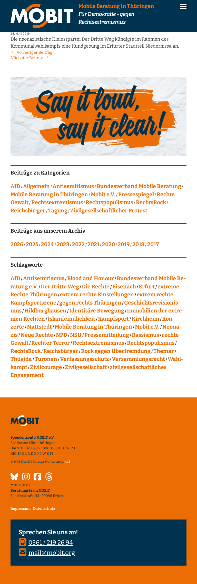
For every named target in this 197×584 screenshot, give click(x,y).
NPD (61, 335)
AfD (15, 186)
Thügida (21, 359)
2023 (63, 244)
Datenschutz (44, 508)
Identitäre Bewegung (96, 310)
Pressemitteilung (106, 335)
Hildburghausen (45, 310)
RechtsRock (151, 202)
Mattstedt (39, 326)
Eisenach (124, 286)
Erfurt (147, 286)
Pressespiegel (136, 194)
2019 (124, 244)
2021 (93, 244)
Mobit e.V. (103, 194)
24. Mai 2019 (20, 33)
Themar (163, 351)
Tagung (57, 210)
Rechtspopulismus (109, 202)
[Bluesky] (14, 477)
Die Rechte (96, 286)
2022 (78, 244)
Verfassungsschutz (84, 359)
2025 (32, 244)
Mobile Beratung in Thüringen (49, 194)
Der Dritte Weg (60, 286)
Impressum (21, 508)
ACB (68, 461)
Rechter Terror (50, 343)
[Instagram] (26, 477)
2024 (47, 244)
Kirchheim (145, 319)
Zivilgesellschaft (86, 367)
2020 (108, 244)
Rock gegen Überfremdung (116, 351)
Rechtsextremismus (57, 202)
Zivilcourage (46, 367)
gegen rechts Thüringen (90, 302)
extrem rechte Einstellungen (97, 294)
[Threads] (49, 477)
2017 (153, 244)
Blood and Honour (90, 278)
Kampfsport (113, 319)
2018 (138, 244)
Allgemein (36, 186)
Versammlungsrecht (138, 359)
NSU (76, 335)
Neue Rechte (37, 335)
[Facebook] (37, 477)
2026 (17, 244)
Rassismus (145, 335)
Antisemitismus (73, 186)
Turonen (46, 359)
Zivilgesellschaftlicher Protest (108, 210)
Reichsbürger (28, 210)
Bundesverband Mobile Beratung (139, 186)
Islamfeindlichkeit (71, 319)
